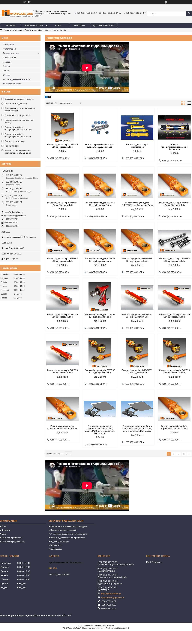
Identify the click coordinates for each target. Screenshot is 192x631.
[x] (49, 97)
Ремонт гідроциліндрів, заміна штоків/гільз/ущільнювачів (99, 145)
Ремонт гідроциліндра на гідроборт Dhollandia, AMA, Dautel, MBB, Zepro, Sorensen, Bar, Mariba (100, 429)
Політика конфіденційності (117, 628)
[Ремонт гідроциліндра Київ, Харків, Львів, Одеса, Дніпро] (174, 409)
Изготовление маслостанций (63, 530)
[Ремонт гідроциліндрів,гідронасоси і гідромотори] (174, 127)
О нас (58, 25)
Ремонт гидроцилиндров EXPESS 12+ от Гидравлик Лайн (137, 203)
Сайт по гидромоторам (12, 538)
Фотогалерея (9, 49)
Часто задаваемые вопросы (16, 79)
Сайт (4, 534)
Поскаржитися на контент (93, 628)
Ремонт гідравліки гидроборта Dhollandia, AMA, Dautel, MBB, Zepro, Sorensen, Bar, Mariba (137, 428)
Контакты (79, 25)
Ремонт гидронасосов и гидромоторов (67, 538)
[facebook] (46, 97)
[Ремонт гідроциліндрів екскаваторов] (137, 127)
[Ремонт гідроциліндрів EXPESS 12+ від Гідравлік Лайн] (62, 127)
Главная (10, 25)
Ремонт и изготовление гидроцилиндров (68, 526)
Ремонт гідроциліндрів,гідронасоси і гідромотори (174, 146)
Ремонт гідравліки (33, 30)
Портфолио (8, 44)
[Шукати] (189, 13)
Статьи (6, 66)
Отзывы (6, 75)
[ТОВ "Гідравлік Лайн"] (17, 16)
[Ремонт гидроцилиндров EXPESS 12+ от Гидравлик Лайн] (137, 186)
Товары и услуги (33, 25)
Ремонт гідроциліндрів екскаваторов (137, 145)
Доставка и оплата (103, 25)
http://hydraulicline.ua (13, 212)
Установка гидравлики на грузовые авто (68, 534)
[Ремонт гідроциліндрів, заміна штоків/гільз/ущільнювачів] (100, 127)
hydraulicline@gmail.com (15, 216)
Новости (7, 62)
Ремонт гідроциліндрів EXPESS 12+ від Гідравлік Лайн (62, 145)
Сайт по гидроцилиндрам (13, 541)
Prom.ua (110, 625)
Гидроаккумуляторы (59, 541)
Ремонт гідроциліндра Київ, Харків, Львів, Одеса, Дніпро (174, 427)
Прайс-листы (9, 57)
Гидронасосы (56, 549)
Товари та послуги (13, 30)
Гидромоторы (56, 545)
